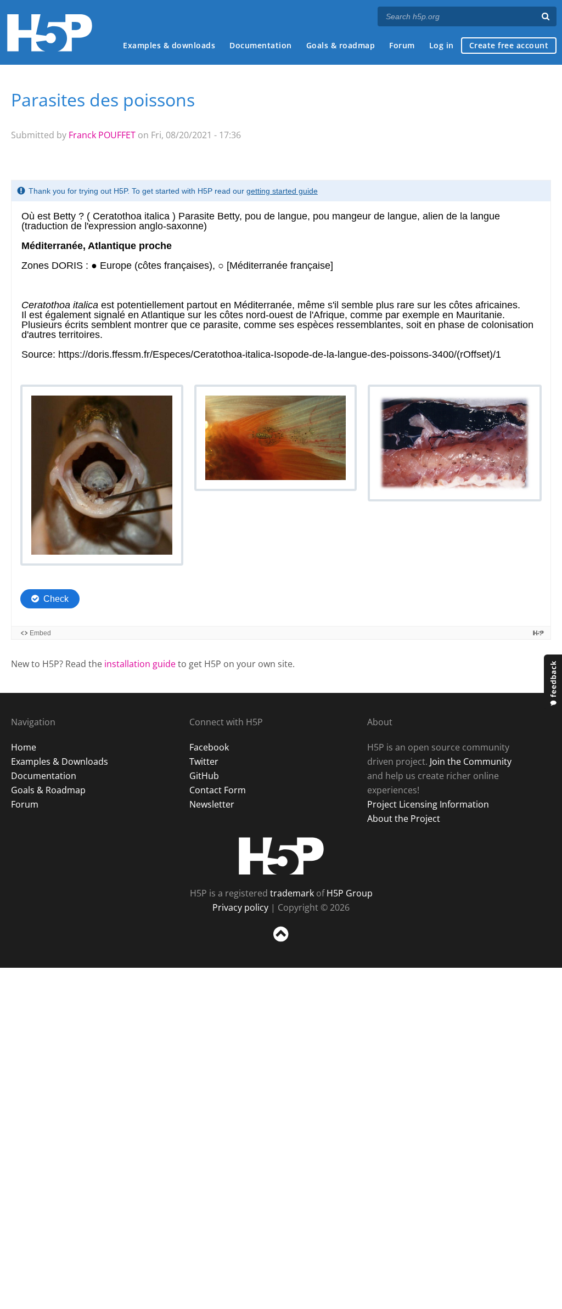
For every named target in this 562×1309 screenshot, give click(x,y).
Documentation (260, 45)
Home (23, 747)
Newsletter (211, 804)
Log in (441, 45)
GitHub (204, 776)
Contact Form (217, 790)
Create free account (509, 45)
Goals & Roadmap (48, 790)
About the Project (403, 819)
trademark (292, 893)
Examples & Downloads (59, 761)
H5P (281, 856)
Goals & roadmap (340, 45)
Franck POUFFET (102, 135)
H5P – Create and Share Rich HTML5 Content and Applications (49, 33)
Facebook (209, 747)
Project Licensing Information (428, 804)
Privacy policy (240, 907)
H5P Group (350, 893)
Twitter (203, 761)
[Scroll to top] (281, 944)
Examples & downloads (169, 45)
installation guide (140, 664)
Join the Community (471, 761)
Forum (402, 45)
